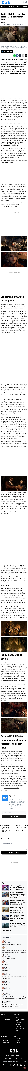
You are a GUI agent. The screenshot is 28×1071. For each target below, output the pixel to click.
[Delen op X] (20, 55)
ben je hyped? (5, 970)
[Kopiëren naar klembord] (26, 55)
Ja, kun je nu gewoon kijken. (8, 990)
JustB (6, 954)
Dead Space (5, 200)
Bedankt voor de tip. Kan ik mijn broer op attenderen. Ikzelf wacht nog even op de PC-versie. (14, 1005)
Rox (6, 940)
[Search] (21, 2)
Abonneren (14, 816)
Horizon (3, 144)
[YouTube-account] (17, 1065)
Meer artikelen (6, 930)
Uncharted (20, 142)
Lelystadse (7, 947)
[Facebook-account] (7, 1065)
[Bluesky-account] (24, 1065)
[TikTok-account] (14, 1065)
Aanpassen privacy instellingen (14, 1058)
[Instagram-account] (10, 1065)
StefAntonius (8, 1001)
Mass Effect (10, 144)
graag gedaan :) (5, 964)
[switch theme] (24, 2)
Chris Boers (7, 24)
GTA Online (19, 6)
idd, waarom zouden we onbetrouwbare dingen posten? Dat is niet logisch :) (14, 977)
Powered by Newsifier (14, 1068)
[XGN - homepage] (6, 2)
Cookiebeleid (18, 1055)
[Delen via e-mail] (23, 55)
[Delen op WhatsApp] (14, 55)
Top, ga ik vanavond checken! (8, 958)
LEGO (5, 6)
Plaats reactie (14, 852)
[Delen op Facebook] (17, 55)
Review (3, 22)
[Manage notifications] (24, 1068)
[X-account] (4, 1065)
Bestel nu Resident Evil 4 (11, 788)
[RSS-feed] (21, 1065)
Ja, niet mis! (4, 984)
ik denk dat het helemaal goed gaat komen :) (12, 944)
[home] (2, 6)
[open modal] (26, 2)
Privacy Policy (10, 1055)
